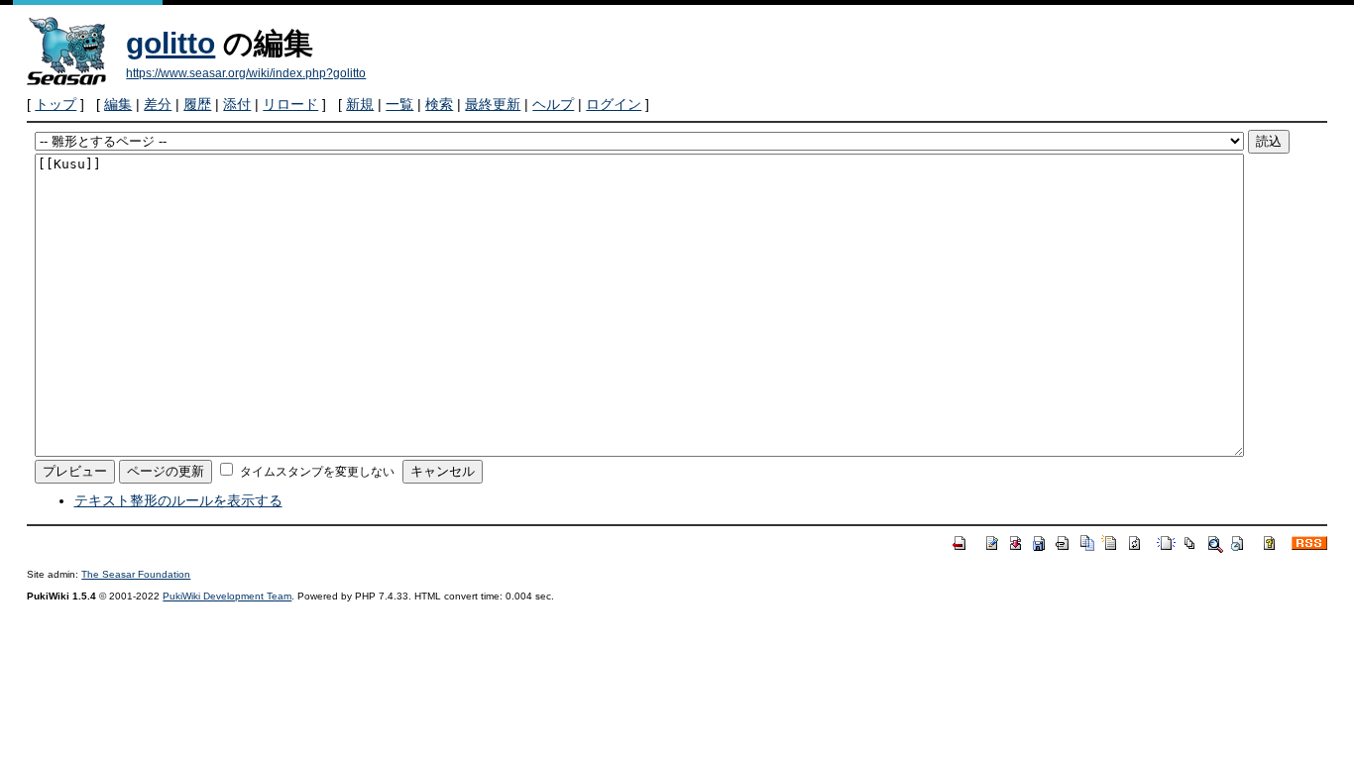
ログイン (613, 104)
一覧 (399, 104)
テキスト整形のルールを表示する (178, 500)
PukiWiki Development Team (227, 596)
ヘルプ (553, 104)
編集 (118, 104)
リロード (290, 104)
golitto (170, 43)
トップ (55, 104)
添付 (237, 104)
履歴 (197, 104)
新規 (360, 104)
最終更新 (492, 104)
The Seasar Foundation (135, 574)
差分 (157, 104)
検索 (439, 104)
